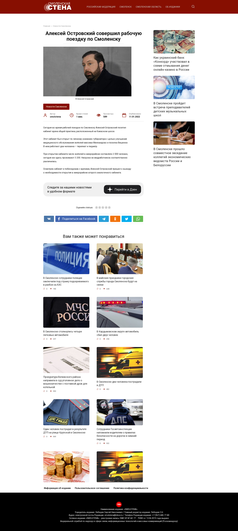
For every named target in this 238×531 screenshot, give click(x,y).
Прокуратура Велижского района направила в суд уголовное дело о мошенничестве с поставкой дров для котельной (65, 382)
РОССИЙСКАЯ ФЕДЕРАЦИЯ (101, 7)
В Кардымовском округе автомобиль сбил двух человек (118, 333)
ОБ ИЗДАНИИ (173, 7)
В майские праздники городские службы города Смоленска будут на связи (117, 281)
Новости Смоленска (56, 106)
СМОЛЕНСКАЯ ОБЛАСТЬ (148, 7)
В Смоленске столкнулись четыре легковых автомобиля (62, 333)
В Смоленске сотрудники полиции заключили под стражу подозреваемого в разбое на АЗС (66, 281)
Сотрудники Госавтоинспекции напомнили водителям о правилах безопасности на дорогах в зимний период (116, 434)
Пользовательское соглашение (92, 488)
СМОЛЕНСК (126, 7)
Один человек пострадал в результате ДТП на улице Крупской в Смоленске (64, 431)
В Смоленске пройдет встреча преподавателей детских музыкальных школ (171, 109)
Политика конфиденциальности (130, 488)
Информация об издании (57, 488)
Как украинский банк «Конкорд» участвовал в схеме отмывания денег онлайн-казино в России (171, 63)
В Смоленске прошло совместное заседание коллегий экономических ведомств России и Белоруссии (172, 157)
